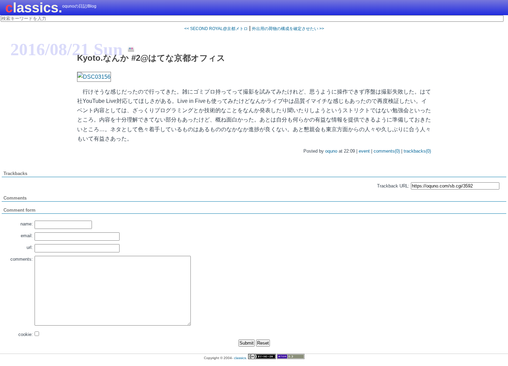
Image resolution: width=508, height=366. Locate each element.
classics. (33, 7)
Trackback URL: (393, 186)
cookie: (25, 334)
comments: (21, 259)
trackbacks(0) (417, 151)
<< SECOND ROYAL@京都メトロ (216, 28)
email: (27, 235)
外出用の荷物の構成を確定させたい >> (288, 28)
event (364, 151)
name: (26, 224)
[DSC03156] (94, 77)
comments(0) (387, 151)
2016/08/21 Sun (66, 49)
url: (30, 247)
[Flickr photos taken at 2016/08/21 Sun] (128, 49)
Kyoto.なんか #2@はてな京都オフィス (151, 57)
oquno (331, 151)
